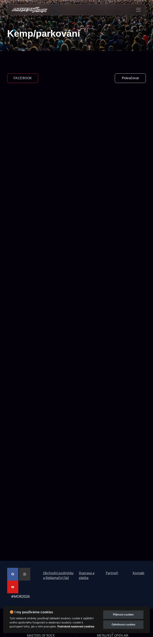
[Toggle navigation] (138, 10)
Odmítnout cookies (123, 624)
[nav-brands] (29, 10)
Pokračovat (130, 78)
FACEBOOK (23, 78)
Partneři (112, 573)
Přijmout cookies (123, 614)
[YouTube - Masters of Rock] (12, 587)
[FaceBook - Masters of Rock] (12, 574)
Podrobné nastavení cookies (75, 626)
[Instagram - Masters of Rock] (24, 574)
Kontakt (138, 573)
